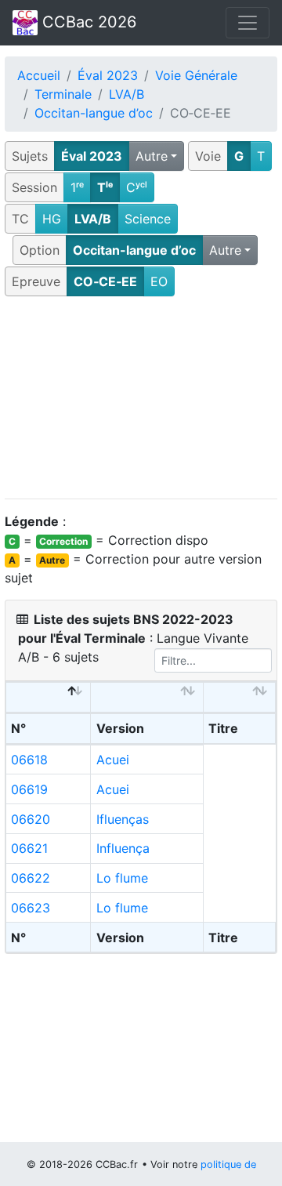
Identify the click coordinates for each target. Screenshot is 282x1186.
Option (40, 250)
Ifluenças (122, 819)
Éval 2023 (108, 75)
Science (148, 219)
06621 (29, 848)
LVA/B (126, 94)
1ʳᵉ (77, 187)
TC (20, 219)
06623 (30, 908)
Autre (152, 156)
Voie (208, 156)
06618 (29, 759)
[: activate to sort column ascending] (147, 697)
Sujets (30, 156)
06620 (30, 819)
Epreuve (36, 281)
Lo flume (122, 878)
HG (51, 219)
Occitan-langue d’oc (93, 113)
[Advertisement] (141, 398)
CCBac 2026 (87, 22)
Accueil (38, 75)
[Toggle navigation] (247, 22)
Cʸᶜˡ (136, 187)
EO (159, 281)
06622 (30, 878)
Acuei (112, 759)
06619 (29, 789)
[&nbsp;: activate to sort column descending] (48, 697)
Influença (123, 848)
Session (34, 187)
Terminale (63, 94)
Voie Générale (196, 75)
